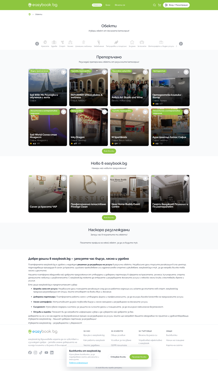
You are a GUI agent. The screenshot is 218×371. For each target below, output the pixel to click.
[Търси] (154, 5)
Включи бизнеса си (148, 335)
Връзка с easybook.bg (93, 335)
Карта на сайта (174, 345)
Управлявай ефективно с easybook (150, 341)
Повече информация (78, 363)
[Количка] (159, 5)
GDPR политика (119, 345)
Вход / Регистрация (178, 5)
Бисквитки (171, 335)
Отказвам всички (118, 357)
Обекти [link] (38, 14)
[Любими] (63, 72)
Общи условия (118, 335)
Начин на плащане (175, 340)
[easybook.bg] (42, 5)
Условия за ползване (121, 340)
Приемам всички (139, 357)
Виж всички (109, 151)
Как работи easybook (94, 340)
